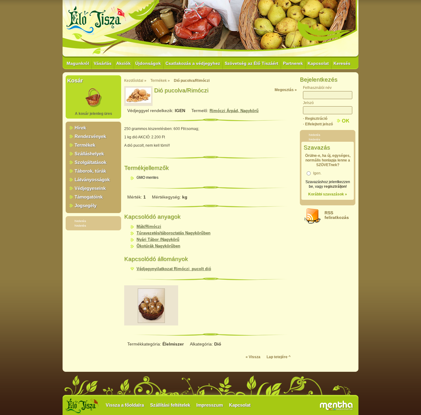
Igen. (317, 173)
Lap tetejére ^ (279, 357)
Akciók (123, 63)
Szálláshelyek (89, 153)
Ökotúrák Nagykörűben (158, 246)
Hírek (80, 127)
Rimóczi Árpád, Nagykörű (234, 110)
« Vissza (253, 357)
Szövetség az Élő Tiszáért (251, 63)
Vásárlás (103, 63)
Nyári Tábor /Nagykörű (158, 239)
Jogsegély (85, 205)
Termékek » (160, 80)
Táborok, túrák (90, 171)
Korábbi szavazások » (327, 194)
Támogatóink (89, 196)
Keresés (341, 63)
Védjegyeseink (90, 188)
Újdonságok (148, 63)
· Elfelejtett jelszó (318, 124)
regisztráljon (335, 186)
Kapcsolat (318, 63)
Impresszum (209, 405)
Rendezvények (90, 136)
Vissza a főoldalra (125, 405)
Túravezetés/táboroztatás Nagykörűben (174, 233)
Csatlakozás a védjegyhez (193, 63)
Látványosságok (92, 179)
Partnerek (293, 63)
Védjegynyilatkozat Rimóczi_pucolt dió (174, 268)
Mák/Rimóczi (149, 226)
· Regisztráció (315, 118)
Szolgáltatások (90, 162)
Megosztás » (286, 90)
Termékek (85, 145)
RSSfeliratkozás (337, 215)
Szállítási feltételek (170, 405)
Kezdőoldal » (135, 80)
